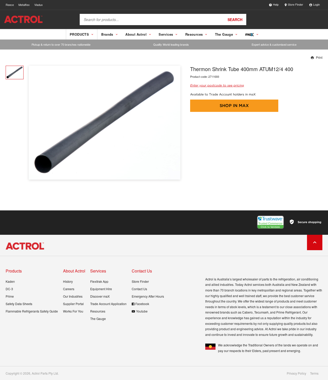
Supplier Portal (73, 303)
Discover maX (100, 296)
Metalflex (24, 5)
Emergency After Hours (148, 296)
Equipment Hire (101, 289)
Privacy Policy (296, 373)
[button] (174, 122)
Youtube (142, 311)
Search (235, 19)
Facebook (142, 303)
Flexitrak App (99, 281)
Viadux (38, 5)
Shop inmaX (234, 105)
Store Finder (295, 4)
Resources (97, 311)
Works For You (73, 311)
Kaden (10, 281)
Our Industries (73, 296)
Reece (10, 5)
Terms (314, 373)
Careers (68, 289)
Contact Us (139, 289)
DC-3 (9, 289)
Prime (10, 296)
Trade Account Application (108, 303)
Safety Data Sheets (19, 303)
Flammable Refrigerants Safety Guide (32, 311)
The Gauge (98, 318)
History (68, 281)
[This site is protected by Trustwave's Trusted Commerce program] (270, 222)
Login (316, 4)
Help (276, 4)
